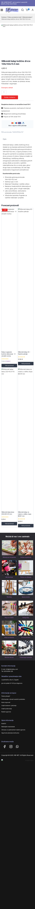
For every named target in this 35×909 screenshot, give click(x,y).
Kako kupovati (5, 702)
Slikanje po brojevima (9, 557)
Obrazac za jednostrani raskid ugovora (13, 730)
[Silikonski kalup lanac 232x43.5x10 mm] (9, 439)
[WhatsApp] (17, 746)
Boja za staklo (9, 617)
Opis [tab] (4, 139)
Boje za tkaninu (9, 637)
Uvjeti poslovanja (6, 708)
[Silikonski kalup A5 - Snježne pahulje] (26, 279)
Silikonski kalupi (27, 17)
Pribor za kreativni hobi (14, 17)
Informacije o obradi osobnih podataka (13, 699)
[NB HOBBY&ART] (12, 10)
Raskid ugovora (6, 712)
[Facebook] (4, 746)
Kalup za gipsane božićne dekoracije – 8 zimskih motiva (8, 354)
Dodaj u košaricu (9, 97)
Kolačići (3, 723)
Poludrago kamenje (26, 657)
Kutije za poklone (25, 557)
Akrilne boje (9, 577)
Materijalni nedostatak (8, 726)
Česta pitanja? (5, 696)
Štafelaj (9, 597)
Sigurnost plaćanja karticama (10, 733)
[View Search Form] (22, 10)
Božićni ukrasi (9, 657)
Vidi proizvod (9, 365)
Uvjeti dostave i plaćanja (8, 705)
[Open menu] (1, 10)
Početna (3, 17)
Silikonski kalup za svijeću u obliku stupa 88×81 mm (24, 514)
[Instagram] (11, 746)
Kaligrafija (25, 617)
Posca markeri (25, 637)
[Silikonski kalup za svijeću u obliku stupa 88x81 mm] (26, 439)
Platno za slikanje (25, 577)
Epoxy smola (26, 597)
